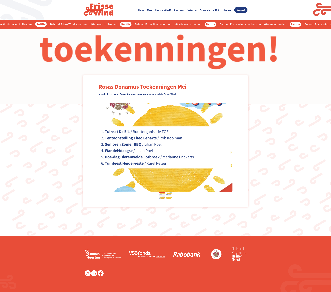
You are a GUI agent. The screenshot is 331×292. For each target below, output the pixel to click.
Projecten (192, 9)
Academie (205, 9)
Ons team (179, 9)
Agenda (227, 9)
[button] (230, 147)
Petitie (35, 24)
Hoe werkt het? (163, 9)
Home (141, 9)
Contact (241, 9)
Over (149, 9)
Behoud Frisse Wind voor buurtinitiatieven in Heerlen (78, 24)
